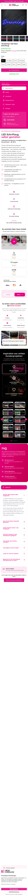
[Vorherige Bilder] (2, 419)
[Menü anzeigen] (1, 4)
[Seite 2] (12, 440)
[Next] (26, 1)
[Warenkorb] (25, 4)
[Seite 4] (15, 440)
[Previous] (1, 1)
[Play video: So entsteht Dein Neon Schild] (14, 241)
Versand (14, 50)
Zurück (8, 294)
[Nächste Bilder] (26, 419)
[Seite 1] (11, 440)
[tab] (14, 88)
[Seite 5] (16, 440)
